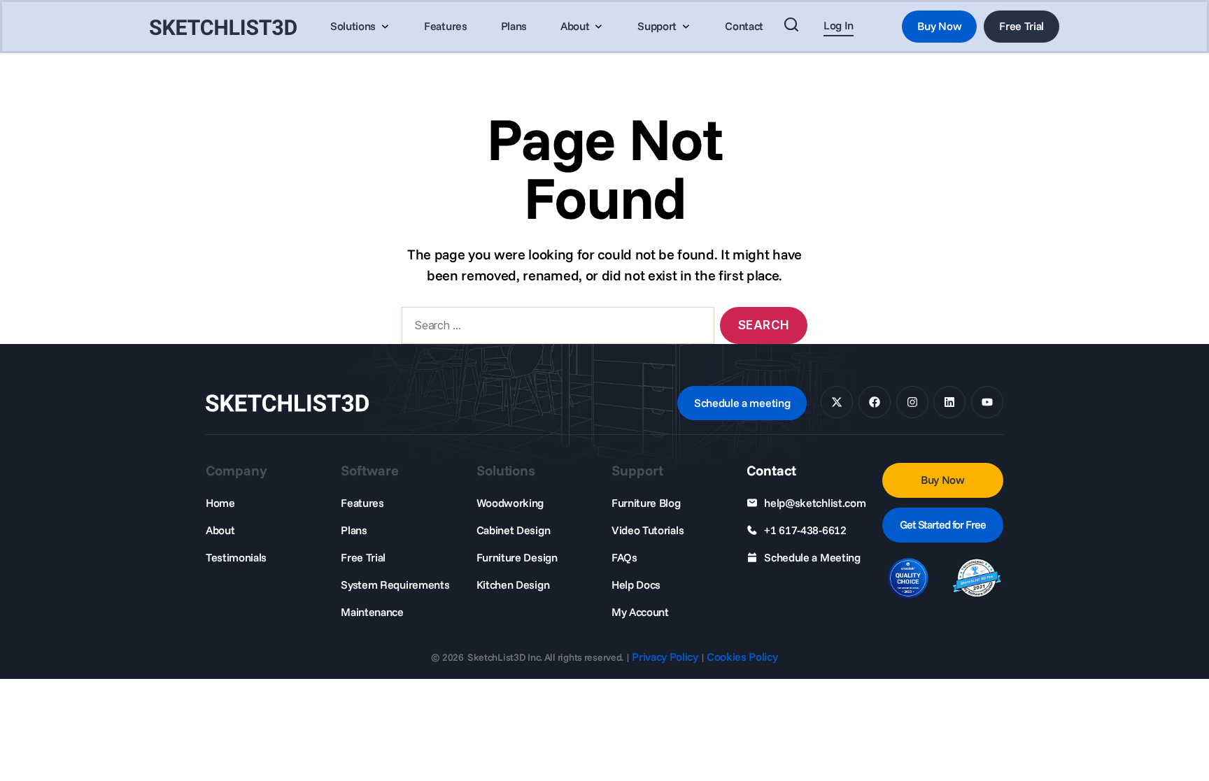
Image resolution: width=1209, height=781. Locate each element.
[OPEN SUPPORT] (685, 26)
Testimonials (236, 557)
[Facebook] (874, 402)
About (220, 530)
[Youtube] (987, 402)
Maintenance (372, 612)
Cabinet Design (513, 530)
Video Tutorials (647, 530)
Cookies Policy (742, 657)
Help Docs (635, 585)
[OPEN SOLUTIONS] (384, 26)
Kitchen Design (513, 585)
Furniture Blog (646, 503)
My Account (640, 612)
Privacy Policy (665, 657)
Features (362, 503)
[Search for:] (555, 328)
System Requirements (395, 585)
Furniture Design (517, 557)
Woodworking (510, 503)
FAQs (624, 557)
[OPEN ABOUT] (598, 26)
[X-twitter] (837, 402)
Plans (354, 530)
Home (220, 503)
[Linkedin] (949, 402)
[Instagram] (912, 402)
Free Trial (363, 557)
